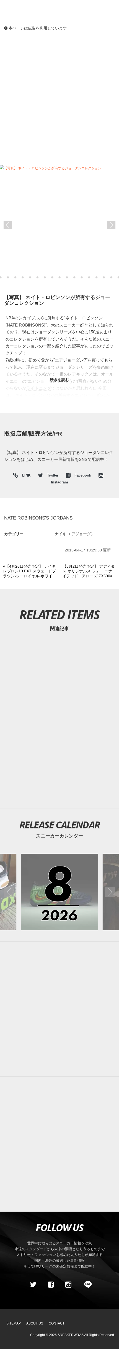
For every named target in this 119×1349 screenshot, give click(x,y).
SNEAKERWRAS (71, 1335)
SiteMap (13, 1323)
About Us (34, 1323)
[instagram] (68, 1285)
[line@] (86, 1285)
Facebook (82, 475)
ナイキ (60, 534)
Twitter (53, 475)
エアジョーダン (81, 534)
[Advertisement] (59, 98)
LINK (25, 476)
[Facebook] (51, 1285)
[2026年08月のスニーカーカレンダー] (59, 891)
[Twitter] (33, 1285)
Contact (56, 1323)
